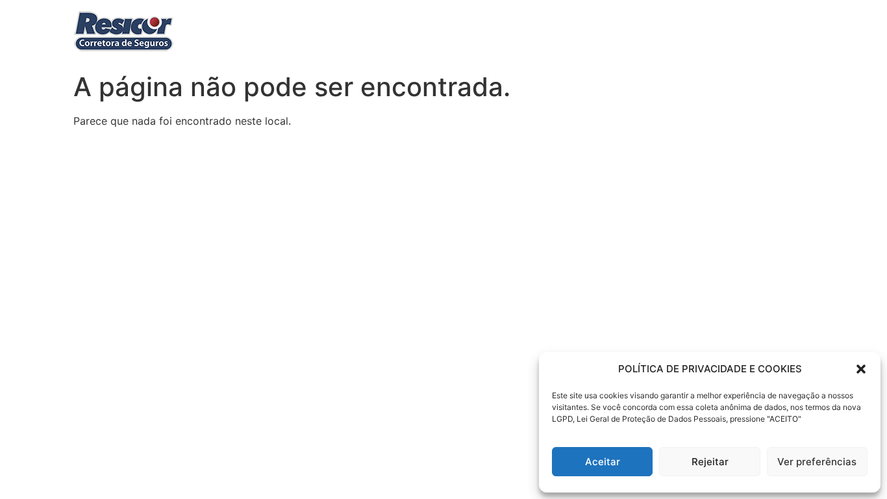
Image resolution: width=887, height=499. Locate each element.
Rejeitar (710, 461)
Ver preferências (816, 461)
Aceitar (602, 461)
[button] (861, 369)
